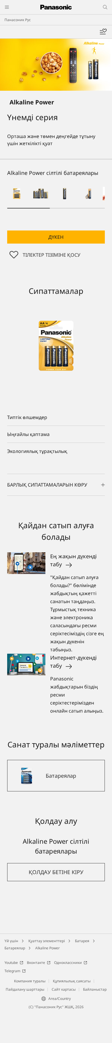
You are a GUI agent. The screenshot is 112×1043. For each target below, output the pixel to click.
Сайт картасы (64, 989)
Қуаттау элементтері (46, 940)
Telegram (12, 970)
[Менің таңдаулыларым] (103, 31)
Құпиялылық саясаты (71, 981)
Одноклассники (68, 962)
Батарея (82, 940)
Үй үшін (11, 940)
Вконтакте (36, 962)
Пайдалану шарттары (25, 989)
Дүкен (56, 237)
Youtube (11, 962)
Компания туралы (29, 981)
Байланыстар (95, 989)
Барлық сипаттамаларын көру (47, 484)
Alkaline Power (47, 948)
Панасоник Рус (17, 19)
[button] (16, 193)
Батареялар (14, 948)
